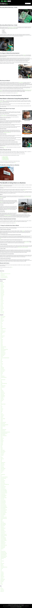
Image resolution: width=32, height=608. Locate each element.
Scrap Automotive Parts (3, 531)
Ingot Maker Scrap (3, 396)
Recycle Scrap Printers (3, 508)
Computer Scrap (2, 355)
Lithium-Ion (2, 417)
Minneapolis (2, 441)
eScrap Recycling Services (3, 377)
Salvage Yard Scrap (3, 525)
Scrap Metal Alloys (3, 541)
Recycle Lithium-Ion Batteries (4, 491)
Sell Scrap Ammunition (3, 551)
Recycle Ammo (2, 479)
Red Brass (2, 519)
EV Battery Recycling (3, 379)
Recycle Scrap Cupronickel (3, 506)
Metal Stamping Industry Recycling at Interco (5, 273)
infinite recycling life (3, 115)
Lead (1, 412)
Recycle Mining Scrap (3, 496)
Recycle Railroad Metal (3, 501)
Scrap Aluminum (2, 529)
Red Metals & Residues (5, 157)
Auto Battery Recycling (3, 328)
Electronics (2, 372)
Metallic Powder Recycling (3, 435)
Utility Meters (2, 575)
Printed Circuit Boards (3, 468)
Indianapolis (2, 390)
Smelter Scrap (2, 558)
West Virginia (2, 581)
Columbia (2, 344)
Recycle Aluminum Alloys (3, 478)
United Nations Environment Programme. (23, 247)
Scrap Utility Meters (3, 547)
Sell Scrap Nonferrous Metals (4, 553)
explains (9, 209)
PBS (0, 238)
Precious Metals (2, 467)
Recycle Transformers (3, 513)
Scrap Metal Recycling (3, 542)
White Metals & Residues (5, 158)
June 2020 (2, 298)
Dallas (1, 360)
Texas (1, 569)
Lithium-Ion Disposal (3, 418)
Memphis (2, 428)
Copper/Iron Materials (5, 156)
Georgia (1, 384)
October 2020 (2, 293)
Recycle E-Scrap (2, 485)
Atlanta (1, 327)
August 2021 (2, 287)
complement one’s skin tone (7, 132)
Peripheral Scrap (2, 463)
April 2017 (2, 310)
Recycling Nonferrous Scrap (4, 518)
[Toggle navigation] (9, 3)
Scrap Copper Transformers (4, 534)
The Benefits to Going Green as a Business (9, 165)
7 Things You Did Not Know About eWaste (9, 225)
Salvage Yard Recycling (3, 524)
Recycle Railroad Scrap (3, 502)
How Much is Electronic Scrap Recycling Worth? (11, 95)
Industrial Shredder (3, 395)
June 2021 (2, 288)
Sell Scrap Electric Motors (3, 552)
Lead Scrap (2, 416)
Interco (5, 100)
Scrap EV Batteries (3, 536)
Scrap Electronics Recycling (4, 535)
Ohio (1, 456)
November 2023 (2, 282)
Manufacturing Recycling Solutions (4, 424)
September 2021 (2, 286)
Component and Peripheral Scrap (4, 349)
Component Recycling (3, 350)
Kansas (1, 407)
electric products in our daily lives (12, 27)
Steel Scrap (2, 564)
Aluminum (2, 323)
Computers (2, 356)
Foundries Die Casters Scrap (4, 383)
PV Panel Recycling (3, 474)
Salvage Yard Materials (3, 523)
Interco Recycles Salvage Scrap (4, 277)
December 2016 (2, 311)
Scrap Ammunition (3, 530)
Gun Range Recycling (3, 385)
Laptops (1, 411)
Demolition (2, 361)
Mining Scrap (2, 440)
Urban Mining (2, 574)
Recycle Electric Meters (3, 486)
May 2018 (2, 305)
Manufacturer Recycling (3, 422)
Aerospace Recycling (3, 316)
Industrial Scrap (2, 394)
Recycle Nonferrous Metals (3, 497)
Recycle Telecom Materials (3, 512)
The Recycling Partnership (8, 215)
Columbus (2, 345)
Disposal (1, 366)
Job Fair (1, 272)
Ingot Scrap (2, 400)
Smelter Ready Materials (3, 557)
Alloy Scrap (2, 321)
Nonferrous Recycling (3, 451)
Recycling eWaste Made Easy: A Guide (8, 7)
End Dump (2, 373)
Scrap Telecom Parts (3, 546)
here (15, 162)
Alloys (1, 322)
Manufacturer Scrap (3, 423)
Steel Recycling (2, 563)
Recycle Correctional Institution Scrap (5, 484)
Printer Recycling (2, 469)
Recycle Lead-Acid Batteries (4, 490)
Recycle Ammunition (3, 480)
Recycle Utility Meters (3, 514)
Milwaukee (2, 439)
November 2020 (2, 292)
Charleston (2, 339)
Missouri (1, 445)
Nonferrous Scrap (2, 452)
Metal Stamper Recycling (3, 429)
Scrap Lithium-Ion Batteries (3, 540)
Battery (1, 334)
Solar (1, 559)
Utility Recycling (2, 576)
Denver (1, 362)
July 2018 (2, 304)
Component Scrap (2, 351)
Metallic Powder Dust (3, 434)
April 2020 (2, 299)
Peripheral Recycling (3, 462)
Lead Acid (2, 413)
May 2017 (2, 309)
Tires (1, 570)
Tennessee (2, 568)
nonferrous (1, 101)
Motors (1, 446)
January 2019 (2, 303)
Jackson (1, 406)
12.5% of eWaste (21, 82)
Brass (1, 338)
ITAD (1, 405)
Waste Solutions (2, 580)
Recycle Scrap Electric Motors (4, 507)
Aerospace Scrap (2, 317)
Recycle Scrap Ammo (3, 503)
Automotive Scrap (2, 332)
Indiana (1, 389)
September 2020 (2, 294)
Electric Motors (2, 368)
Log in (1, 587)
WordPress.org (2, 591)
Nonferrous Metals (3, 450)
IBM (2, 185)
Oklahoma (2, 457)
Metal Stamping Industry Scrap (4, 433)
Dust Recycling (2, 367)
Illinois (1, 388)
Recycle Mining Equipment (3, 495)
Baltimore (2, 333)
